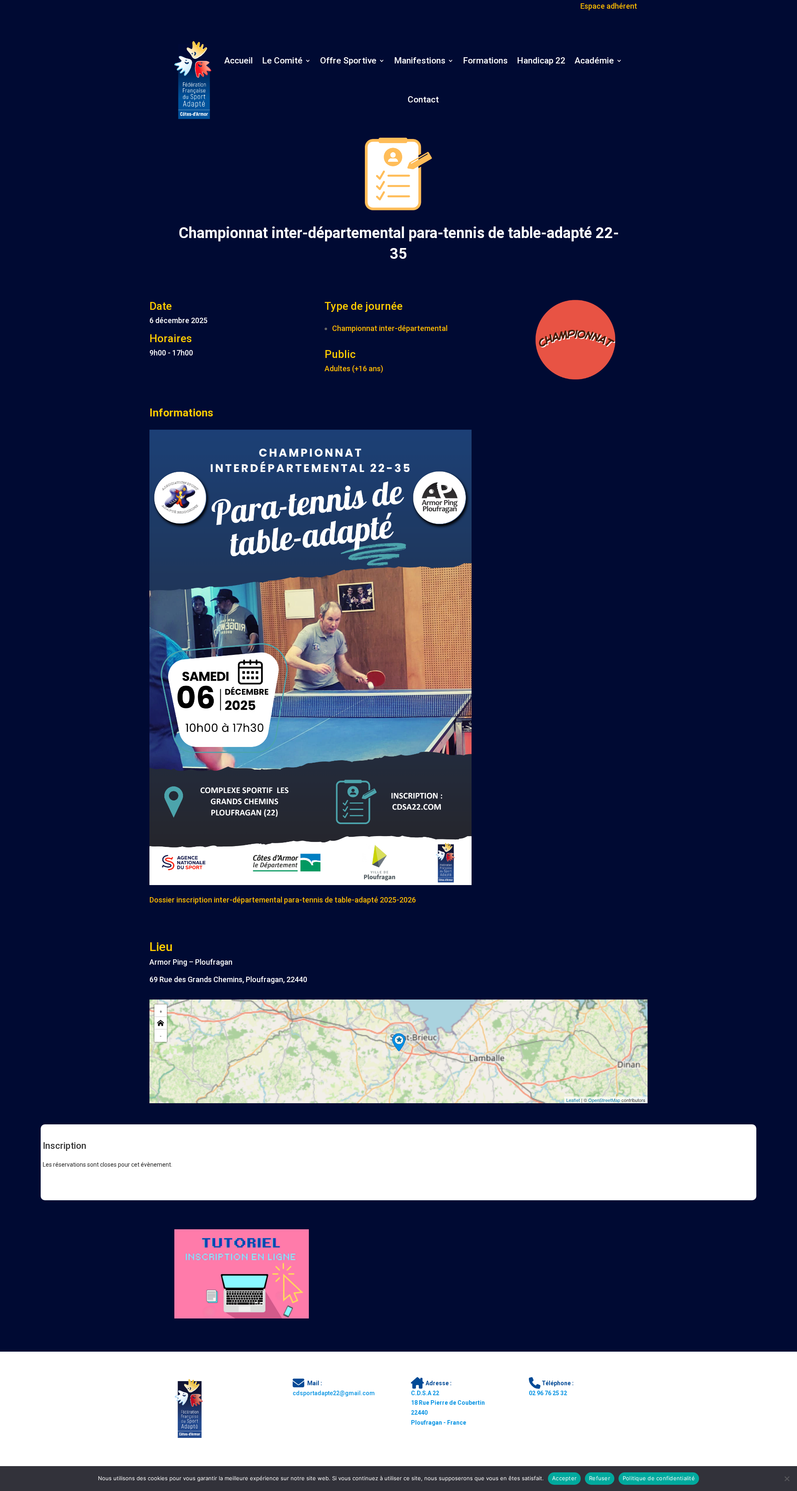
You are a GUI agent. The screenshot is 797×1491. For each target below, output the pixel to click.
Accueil (238, 61)
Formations (485, 61)
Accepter (564, 1478)
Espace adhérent (608, 5)
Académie (594, 61)
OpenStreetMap (604, 1100)
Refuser (599, 1478)
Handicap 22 (541, 61)
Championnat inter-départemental (389, 328)
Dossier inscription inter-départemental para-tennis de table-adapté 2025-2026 (282, 899)
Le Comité (282, 61)
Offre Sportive (348, 61)
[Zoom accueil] (160, 1023)
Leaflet (573, 1100)
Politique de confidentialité (659, 1478)
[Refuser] (786, 1478)
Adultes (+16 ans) (354, 368)
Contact (423, 100)
